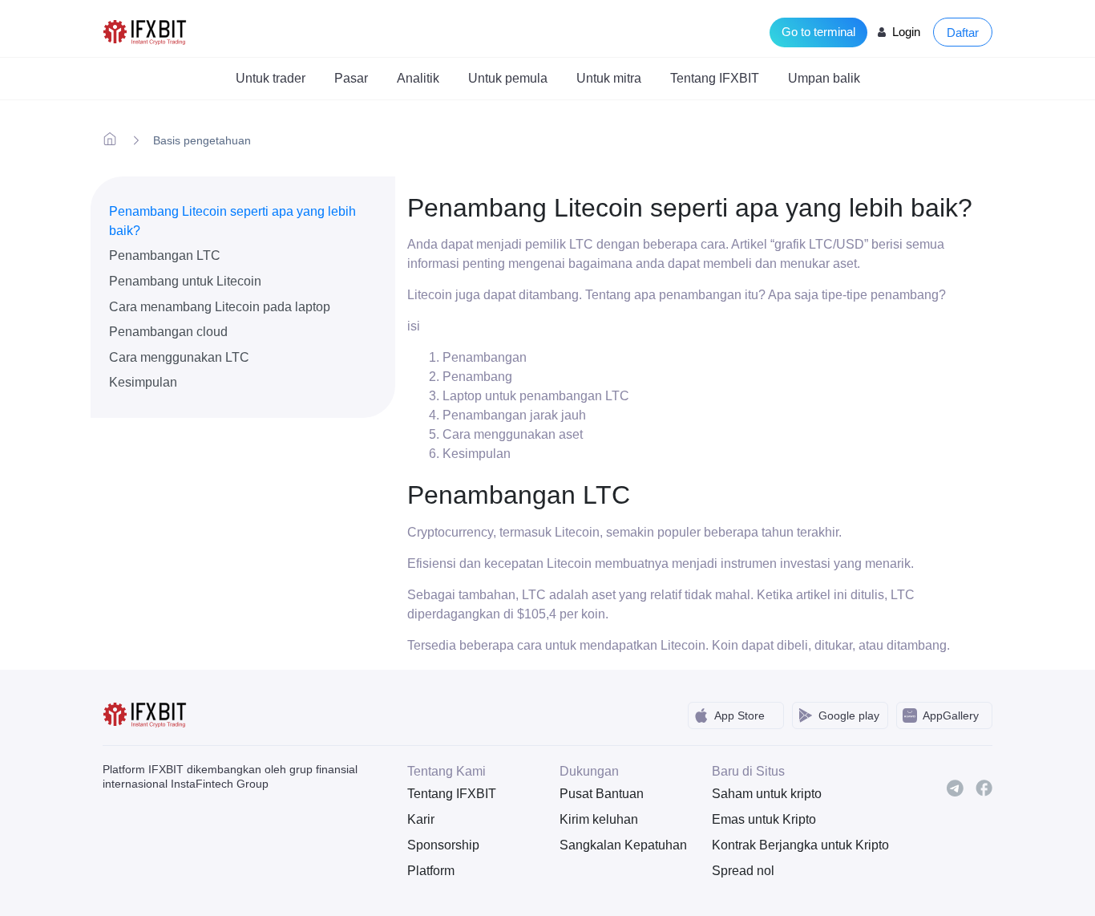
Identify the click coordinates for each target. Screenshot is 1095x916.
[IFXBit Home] (145, 31)
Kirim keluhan (599, 819)
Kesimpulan (143, 382)
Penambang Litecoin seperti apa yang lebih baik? (232, 221)
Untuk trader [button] (270, 78)
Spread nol (743, 870)
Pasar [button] (351, 78)
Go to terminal (818, 32)
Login (906, 32)
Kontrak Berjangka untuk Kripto (776, 845)
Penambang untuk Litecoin (185, 281)
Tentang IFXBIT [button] (714, 78)
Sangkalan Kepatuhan (623, 845)
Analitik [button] (418, 78)
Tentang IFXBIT (451, 793)
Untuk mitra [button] (608, 78)
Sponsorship (443, 845)
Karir (420, 819)
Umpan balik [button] (824, 78)
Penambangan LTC (164, 255)
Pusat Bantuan (602, 793)
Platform (431, 870)
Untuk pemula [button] (508, 78)
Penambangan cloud (168, 331)
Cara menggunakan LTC (179, 357)
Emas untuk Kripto (764, 819)
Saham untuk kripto (767, 793)
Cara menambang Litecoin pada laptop (219, 307)
